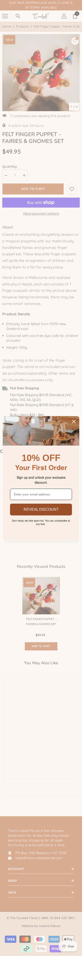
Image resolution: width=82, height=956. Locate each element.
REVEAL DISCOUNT (41, 509)
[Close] (73, 421)
